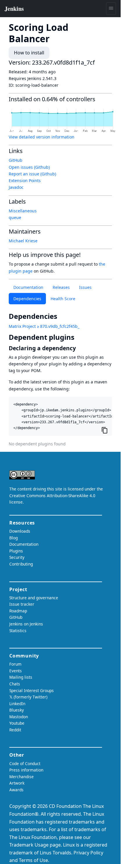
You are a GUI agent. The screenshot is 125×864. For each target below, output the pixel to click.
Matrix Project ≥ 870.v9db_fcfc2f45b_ (44, 326)
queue (15, 217)
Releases (61, 287)
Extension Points (25, 180)
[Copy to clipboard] (104, 430)
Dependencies (27, 298)
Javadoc (16, 187)
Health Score (63, 298)
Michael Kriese (23, 240)
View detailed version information (41, 137)
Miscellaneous (23, 211)
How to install (29, 52)
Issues (85, 287)
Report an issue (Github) (32, 174)
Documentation (28, 287)
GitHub (15, 160)
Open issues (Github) (29, 167)
